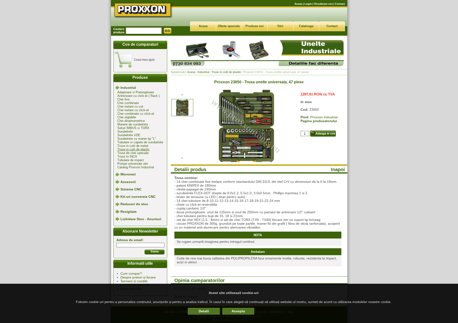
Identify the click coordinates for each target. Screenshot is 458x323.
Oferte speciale (229, 26)
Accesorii (128, 182)
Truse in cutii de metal (132, 146)
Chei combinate (128, 103)
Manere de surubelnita (132, 124)
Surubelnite (125, 131)
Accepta (238, 311)
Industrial (128, 87)
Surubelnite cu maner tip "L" (136, 138)
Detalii (204, 311)
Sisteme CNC (130, 189)
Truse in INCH (127, 156)
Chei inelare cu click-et (133, 110)
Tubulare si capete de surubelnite (140, 142)
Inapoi (338, 169)
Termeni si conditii (133, 281)
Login (308, 3)
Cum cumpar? (131, 273)
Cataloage (306, 26)
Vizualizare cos (323, 3)
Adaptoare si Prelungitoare (135, 92)
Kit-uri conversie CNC (138, 197)
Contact (340, 3)
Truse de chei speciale (133, 153)
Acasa (298, 3)
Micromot (128, 174)
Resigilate (128, 212)
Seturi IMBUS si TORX (133, 128)
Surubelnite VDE (128, 135)
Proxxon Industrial (324, 117)
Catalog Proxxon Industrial (135, 167)
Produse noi (254, 26)
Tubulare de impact (130, 160)
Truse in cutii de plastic (133, 149)
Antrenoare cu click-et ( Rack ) (138, 96)
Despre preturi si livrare (138, 277)
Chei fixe (123, 99)
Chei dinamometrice (131, 121)
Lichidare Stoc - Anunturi (140, 219)
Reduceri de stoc (134, 204)
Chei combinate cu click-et (135, 113)
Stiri (280, 26)
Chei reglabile (126, 117)
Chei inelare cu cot (130, 106)
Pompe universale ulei (132, 163)
